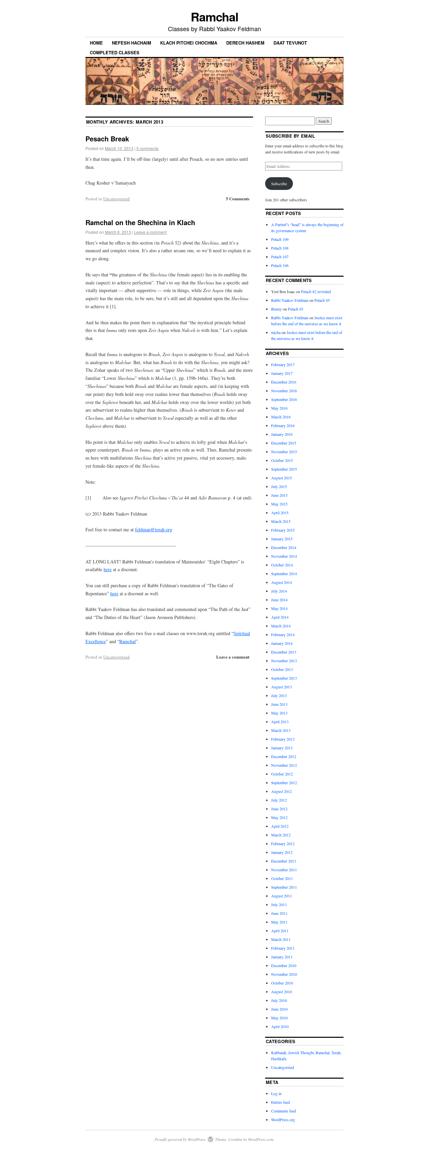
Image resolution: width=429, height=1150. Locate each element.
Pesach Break (107, 138)
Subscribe (279, 183)
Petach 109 (280, 239)
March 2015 (281, 521)
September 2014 (284, 573)
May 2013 (279, 713)
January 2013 (282, 747)
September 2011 (284, 887)
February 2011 (283, 948)
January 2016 (282, 434)
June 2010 (279, 1009)
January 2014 (282, 643)
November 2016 (284, 390)
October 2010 (282, 983)
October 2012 (282, 773)
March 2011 (281, 939)
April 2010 (280, 1026)
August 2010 (281, 991)
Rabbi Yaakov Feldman (289, 300)
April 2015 (280, 512)
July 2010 (279, 1000)
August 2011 (281, 895)
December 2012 (283, 756)
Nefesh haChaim (131, 43)
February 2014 (283, 634)
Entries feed (280, 1102)
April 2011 (280, 930)
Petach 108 (280, 248)
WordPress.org (283, 1119)
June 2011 (279, 913)
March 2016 (281, 416)
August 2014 (281, 582)
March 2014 (281, 625)
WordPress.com (260, 1139)
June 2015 (279, 495)
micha (276, 332)
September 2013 (284, 678)
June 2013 (279, 704)
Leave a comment (150, 232)
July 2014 (279, 591)
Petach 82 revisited (316, 291)
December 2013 (283, 652)
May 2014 (279, 608)
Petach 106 (280, 265)
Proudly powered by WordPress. (180, 1139)
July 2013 (279, 695)
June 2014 (279, 599)
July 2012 (279, 800)
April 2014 (280, 617)
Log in (276, 1093)
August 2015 (281, 477)
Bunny (276, 309)
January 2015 (282, 538)
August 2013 (281, 686)
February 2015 (283, 530)
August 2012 (281, 791)
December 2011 (283, 861)
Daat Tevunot (290, 43)
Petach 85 (322, 300)
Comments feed (283, 1110)
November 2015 (284, 451)
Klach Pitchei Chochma (188, 43)
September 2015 (284, 469)
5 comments (147, 148)
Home (96, 43)
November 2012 (284, 765)
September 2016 (284, 399)
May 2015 (279, 503)
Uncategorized (116, 199)
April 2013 (280, 721)
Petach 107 (280, 256)
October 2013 (282, 669)
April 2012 (280, 826)
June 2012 (279, 808)
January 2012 (282, 852)
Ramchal (214, 16)
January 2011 (282, 956)
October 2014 (282, 564)
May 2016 (279, 408)
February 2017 (283, 364)
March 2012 (281, 834)
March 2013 (281, 730)
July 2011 (279, 904)
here (108, 569)
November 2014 (284, 556)
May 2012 (279, 817)
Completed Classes (114, 52)
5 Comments (237, 198)
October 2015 (282, 460)
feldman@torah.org (153, 529)
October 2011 (282, 878)
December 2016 (283, 382)
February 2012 (283, 843)
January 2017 (282, 373)
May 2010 (279, 1017)
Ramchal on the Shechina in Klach (140, 222)
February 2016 (283, 425)
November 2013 (284, 660)
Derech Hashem (245, 43)
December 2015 (283, 443)
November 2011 (284, 869)
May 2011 (279, 922)
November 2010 (284, 974)
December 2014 (283, 547)
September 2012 (284, 782)
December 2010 (283, 965)
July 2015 (279, 486)
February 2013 (283, 739)
